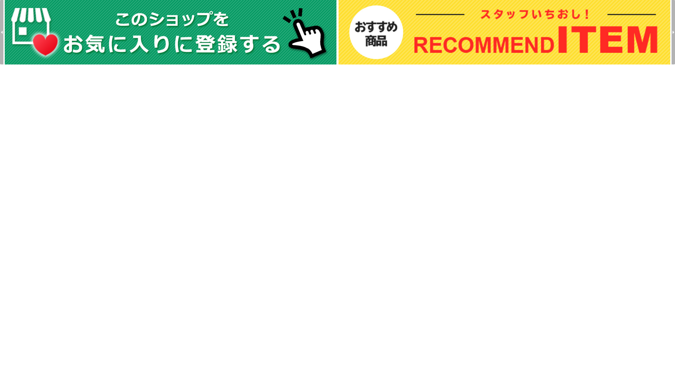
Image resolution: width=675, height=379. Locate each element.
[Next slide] (673, 32)
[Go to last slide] (1, 32)
